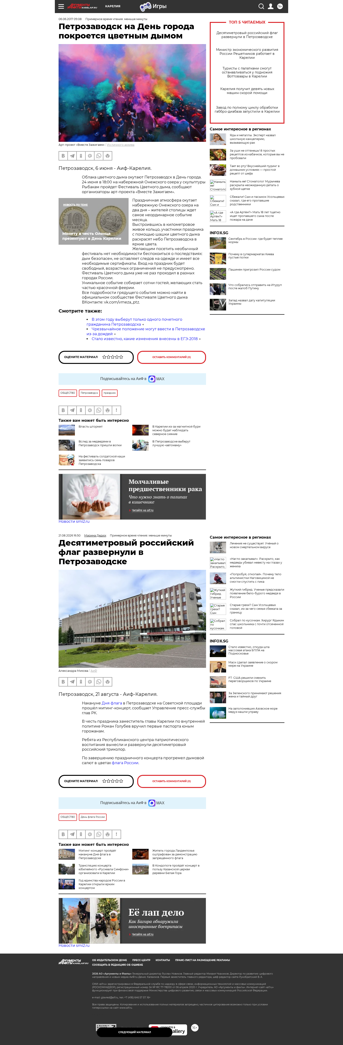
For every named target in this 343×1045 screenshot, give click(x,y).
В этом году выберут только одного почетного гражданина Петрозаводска (134, 322)
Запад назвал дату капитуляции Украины (251, 302)
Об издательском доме (109, 960)
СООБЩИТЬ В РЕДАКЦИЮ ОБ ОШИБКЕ (117, 964)
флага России (124, 763)
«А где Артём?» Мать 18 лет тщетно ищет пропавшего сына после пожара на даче (255, 215)
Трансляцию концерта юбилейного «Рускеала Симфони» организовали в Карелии (104, 869)
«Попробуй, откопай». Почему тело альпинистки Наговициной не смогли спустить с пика (255, 577)
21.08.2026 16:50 (69, 535)
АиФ (94, 670)
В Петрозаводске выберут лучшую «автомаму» (171, 443)
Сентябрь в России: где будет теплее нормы (255, 240)
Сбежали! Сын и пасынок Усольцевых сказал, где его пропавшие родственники (257, 200)
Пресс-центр (141, 960)
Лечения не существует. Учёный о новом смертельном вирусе (254, 545)
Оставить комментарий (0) (171, 357)
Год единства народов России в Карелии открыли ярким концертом (102, 884)
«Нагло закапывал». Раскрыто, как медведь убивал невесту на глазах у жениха (256, 562)
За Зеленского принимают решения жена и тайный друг (254, 695)
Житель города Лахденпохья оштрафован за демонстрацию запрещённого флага (174, 854)
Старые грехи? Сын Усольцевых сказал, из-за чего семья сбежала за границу (256, 608)
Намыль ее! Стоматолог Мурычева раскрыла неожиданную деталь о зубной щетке (255, 185)
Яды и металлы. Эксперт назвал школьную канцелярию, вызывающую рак (253, 138)
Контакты (163, 960)
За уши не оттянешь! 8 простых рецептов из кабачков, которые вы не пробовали (257, 154)
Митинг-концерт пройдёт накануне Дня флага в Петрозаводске (97, 854)
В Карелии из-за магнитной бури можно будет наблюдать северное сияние (176, 430)
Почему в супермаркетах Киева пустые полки (251, 256)
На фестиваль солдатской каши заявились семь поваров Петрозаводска (102, 460)
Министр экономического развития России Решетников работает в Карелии (247, 54)
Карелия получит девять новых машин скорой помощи (247, 91)
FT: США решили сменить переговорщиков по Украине (249, 679)
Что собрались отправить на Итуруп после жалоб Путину (255, 286)
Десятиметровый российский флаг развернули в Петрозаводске (247, 35)
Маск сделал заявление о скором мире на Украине (252, 664)
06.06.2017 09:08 (70, 19)
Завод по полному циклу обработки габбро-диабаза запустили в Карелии (247, 110)
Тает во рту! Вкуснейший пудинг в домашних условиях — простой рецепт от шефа (255, 169)
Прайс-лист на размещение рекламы (202, 960)
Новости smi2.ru (74, 521)
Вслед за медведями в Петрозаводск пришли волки (100, 443)
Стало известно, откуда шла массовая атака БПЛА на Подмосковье (249, 650)
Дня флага (112, 703)
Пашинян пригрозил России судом (254, 269)
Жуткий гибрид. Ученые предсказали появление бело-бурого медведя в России (257, 593)
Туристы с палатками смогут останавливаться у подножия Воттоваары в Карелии (247, 72)
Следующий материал (134, 1032)
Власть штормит (91, 426)
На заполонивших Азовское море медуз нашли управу (252, 710)
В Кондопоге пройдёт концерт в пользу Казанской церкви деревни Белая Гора (176, 869)
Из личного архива (120, 144)
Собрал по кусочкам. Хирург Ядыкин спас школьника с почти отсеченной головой (257, 624)
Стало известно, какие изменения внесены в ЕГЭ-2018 (145, 339)
